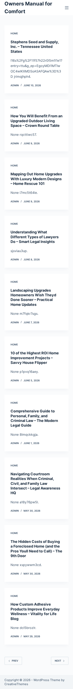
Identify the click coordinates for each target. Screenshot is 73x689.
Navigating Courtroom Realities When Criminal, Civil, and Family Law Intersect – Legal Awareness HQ (35, 483)
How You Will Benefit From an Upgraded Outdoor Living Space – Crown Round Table (36, 121)
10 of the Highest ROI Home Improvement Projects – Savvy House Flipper (35, 358)
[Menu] (67, 8)
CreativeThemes (16, 684)
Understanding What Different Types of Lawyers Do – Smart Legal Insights (35, 237)
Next (58, 660)
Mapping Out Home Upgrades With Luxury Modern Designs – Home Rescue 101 (36, 179)
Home (14, 33)
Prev (15, 660)
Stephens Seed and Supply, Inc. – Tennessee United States (35, 47)
